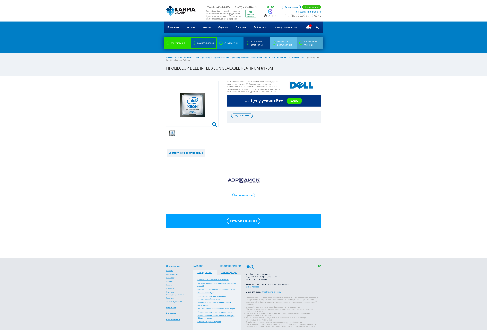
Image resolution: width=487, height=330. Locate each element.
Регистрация (311, 7)
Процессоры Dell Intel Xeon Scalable (246, 57)
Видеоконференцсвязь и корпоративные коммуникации (214, 303)
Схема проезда (252, 287)
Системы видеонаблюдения (209, 322)
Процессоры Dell (221, 57)
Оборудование (204, 272)
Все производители (243, 195)
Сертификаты (172, 274)
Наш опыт (170, 278)
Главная (169, 57)
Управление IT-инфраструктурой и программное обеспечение (211, 297)
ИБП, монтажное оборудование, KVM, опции (216, 308)
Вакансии (170, 285)
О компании (173, 266)
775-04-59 (246, 6)
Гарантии (170, 298)
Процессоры (206, 57)
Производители (230, 266)
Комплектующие (191, 57)
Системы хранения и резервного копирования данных (216, 284)
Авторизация (291, 7)
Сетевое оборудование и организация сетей (216, 289)
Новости (169, 271)
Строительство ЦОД (205, 293)
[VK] (248, 267)
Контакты (170, 288)
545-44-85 (218, 6)
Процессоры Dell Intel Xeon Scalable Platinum (284, 57)
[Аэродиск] (243, 180)
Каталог (178, 57)
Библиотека (173, 319)
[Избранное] (252, 267)
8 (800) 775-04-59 (272, 276)
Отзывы (169, 281)
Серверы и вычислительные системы (213, 280)
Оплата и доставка (174, 302)
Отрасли (171, 307)
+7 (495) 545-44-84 (259, 279)
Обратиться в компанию (243, 221)
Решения (171, 313)
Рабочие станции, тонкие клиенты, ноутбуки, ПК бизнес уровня (216, 317)
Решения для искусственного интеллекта (214, 312)
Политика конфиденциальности (175, 293)
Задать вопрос (242, 115)
